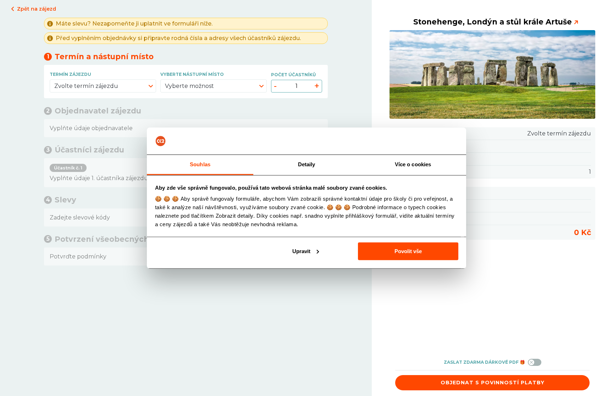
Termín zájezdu (70, 74)
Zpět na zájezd (36, 9)
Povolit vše (408, 251)
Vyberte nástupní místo (192, 74)
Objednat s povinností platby (493, 382)
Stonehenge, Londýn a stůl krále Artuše (492, 21)
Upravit (301, 251)
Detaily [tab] (306, 164)
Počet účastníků (293, 74)
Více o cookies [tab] (413, 164)
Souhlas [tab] (200, 164)
